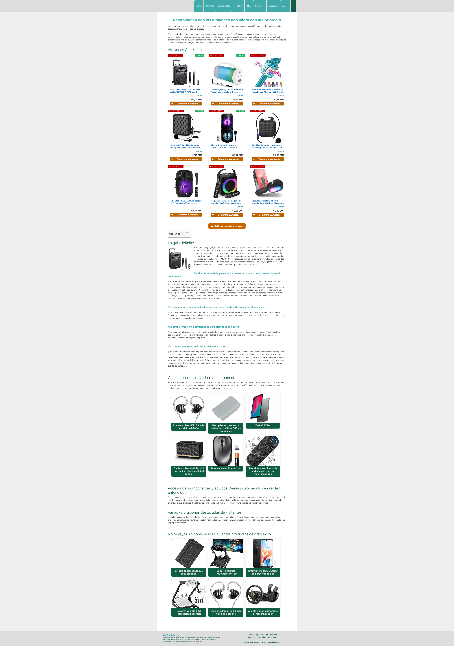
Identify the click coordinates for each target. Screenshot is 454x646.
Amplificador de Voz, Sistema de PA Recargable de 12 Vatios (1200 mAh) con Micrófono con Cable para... (267, 146)
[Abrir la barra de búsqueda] (293, 6)
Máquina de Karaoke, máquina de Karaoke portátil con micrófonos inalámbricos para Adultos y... (226, 202)
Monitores (238, 6)
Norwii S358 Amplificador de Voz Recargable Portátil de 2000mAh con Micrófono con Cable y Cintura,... (185, 146)
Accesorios (273, 6)
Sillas (249, 6)
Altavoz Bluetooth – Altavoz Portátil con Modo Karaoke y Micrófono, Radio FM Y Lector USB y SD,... (227, 146)
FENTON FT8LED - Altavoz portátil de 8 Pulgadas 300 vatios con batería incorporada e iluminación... (185, 202)
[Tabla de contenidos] (187, 234)
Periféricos (260, 6)
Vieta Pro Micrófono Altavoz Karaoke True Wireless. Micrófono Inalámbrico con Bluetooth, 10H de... (268, 202)
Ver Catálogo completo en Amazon (227, 226)
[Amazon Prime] (199, 96)
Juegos (285, 6)
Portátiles (210, 6)
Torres (199, 6)
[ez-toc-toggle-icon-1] (185, 234)
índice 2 (275, 642)
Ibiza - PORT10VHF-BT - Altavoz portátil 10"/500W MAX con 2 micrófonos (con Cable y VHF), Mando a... (185, 90)
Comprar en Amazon (187, 103)
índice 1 (263, 642)
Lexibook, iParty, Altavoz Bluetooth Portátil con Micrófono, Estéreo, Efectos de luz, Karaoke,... (227, 90)
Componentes (224, 6)
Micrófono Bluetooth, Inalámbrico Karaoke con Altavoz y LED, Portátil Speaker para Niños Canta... (268, 90)
